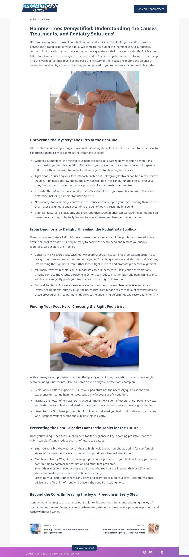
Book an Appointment (150, 9)
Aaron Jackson (41, 19)
